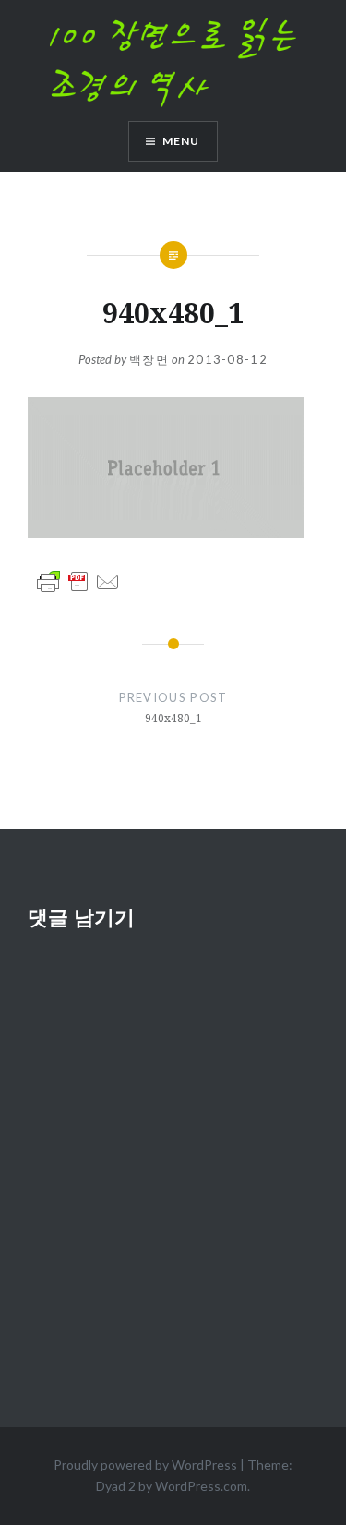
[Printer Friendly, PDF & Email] (78, 580)
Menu (181, 141)
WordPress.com (201, 1486)
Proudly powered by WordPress (145, 1464)
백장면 (149, 359)
